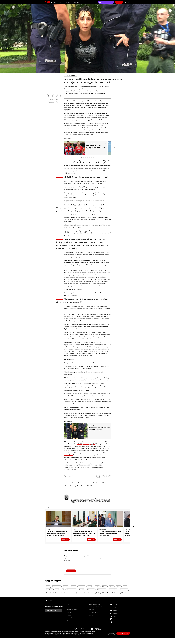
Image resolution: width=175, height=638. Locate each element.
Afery (48, 529)
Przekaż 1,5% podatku (72, 609)
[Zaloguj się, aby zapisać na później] (69, 529)
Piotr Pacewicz (75, 495)
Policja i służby (128, 529)
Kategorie (67, 2)
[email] (106, 476)
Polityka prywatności (94, 612)
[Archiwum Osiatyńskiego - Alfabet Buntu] (79, 628)
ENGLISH (69, 620)
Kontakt (69, 615)
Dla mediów (91, 615)
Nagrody (69, 612)
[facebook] (99, 476)
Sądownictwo (102, 529)
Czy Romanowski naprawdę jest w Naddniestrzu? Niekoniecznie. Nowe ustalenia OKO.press (58, 534)
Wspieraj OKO (70, 607)
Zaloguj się (70, 571)
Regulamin (91, 609)
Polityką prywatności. (65, 633)
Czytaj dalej (65, 539)
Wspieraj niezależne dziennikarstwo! (54, 606)
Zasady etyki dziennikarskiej (95, 607)
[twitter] (103, 476)
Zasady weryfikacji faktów (95, 604)
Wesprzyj (119, 2)
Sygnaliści (69, 618)
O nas (68, 604)
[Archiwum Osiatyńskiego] (96, 629)
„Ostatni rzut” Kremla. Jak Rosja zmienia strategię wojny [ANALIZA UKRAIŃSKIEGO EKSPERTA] (84, 534)
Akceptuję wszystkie (123, 633)
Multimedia (76, 2)
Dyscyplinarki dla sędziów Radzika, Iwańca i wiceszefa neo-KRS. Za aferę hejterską (110, 534)
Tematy (60, 2)
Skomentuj (51, 102)
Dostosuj (111, 633)
